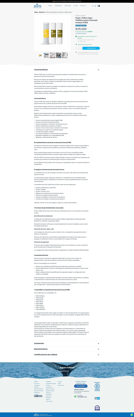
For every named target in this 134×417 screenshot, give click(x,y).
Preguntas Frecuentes (51, 383)
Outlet (59, 383)
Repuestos (42, 12)
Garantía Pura (49, 387)
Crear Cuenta (49, 401)
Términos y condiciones (49, 393)
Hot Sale (60, 381)
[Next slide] (69, 33)
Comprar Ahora (91, 48)
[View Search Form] (93, 5)
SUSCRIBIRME (81, 386)
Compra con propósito (37, 386)
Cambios (48, 385)
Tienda (36, 12)
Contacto (83, 5)
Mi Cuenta (95, 6)
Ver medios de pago (81, 33)
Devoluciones (61, 385)
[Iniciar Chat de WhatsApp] (132, 415)
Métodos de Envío (50, 390)
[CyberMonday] (97, 408)
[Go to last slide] (36, 33)
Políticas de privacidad (48, 396)
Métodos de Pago (50, 389)
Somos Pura (37, 383)
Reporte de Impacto (38, 390)
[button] (52, 33)
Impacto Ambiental (38, 388)
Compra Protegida (83, 52)
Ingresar (48, 399)
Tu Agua (75, 5)
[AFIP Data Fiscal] (97, 398)
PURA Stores (68, 5)
